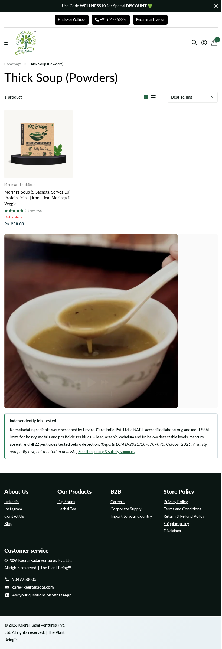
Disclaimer (173, 531)
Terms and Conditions (182, 509)
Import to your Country (131, 516)
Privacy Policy (176, 501)
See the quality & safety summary (106, 451)
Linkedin (11, 501)
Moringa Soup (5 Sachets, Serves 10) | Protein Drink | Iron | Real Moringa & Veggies (38, 198)
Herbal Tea (66, 509)
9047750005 (24, 579)
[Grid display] (146, 97)
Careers (117, 501)
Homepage (13, 64)
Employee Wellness (71, 20)
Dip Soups (66, 501)
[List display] (153, 97)
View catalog (7, 43)
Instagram (13, 509)
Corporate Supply (125, 509)
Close (216, 6)
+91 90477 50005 (113, 20)
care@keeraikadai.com (33, 587)
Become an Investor (150, 20)
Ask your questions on (42, 595)
